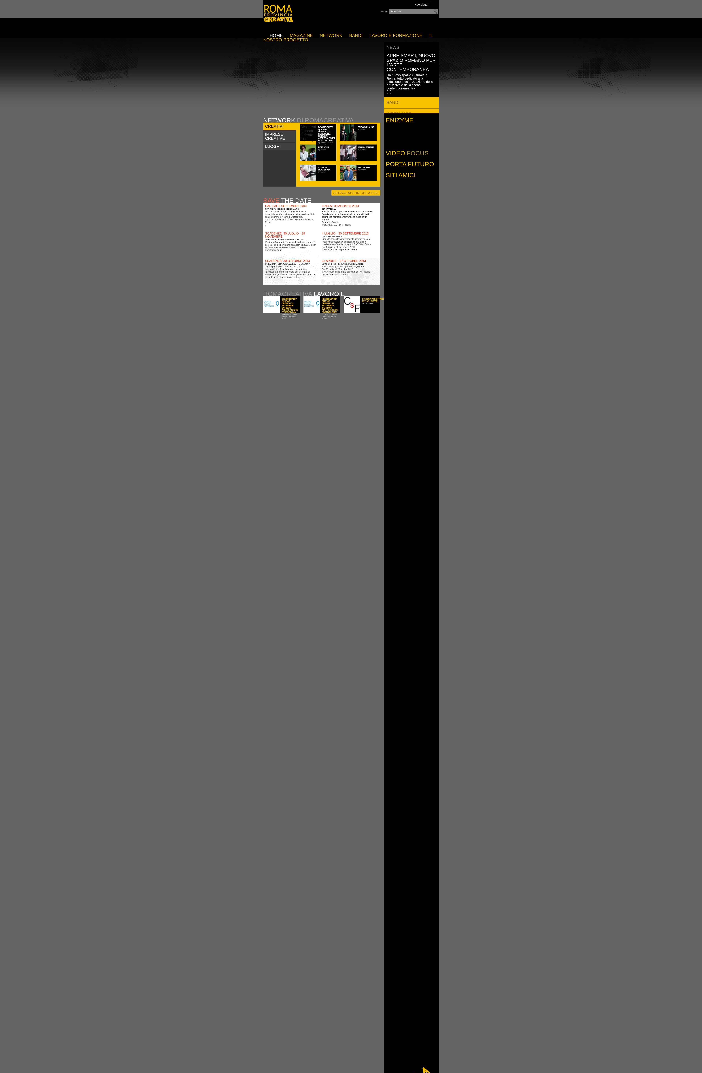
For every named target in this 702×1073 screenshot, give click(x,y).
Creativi (274, 126)
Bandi (356, 35)
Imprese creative (275, 136)
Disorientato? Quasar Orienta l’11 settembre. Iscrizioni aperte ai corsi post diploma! (326, 134)
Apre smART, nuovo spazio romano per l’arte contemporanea (411, 62)
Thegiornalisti (366, 127)
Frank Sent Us (366, 147)
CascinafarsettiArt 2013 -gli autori (373, 300)
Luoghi (272, 146)
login (384, 12)
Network (331, 35)
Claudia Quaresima (324, 168)
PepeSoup (323, 147)
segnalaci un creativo (355, 193)
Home (276, 35)
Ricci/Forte (364, 167)
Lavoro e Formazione (395, 35)
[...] (389, 91)
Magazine (301, 35)
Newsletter (421, 4)
